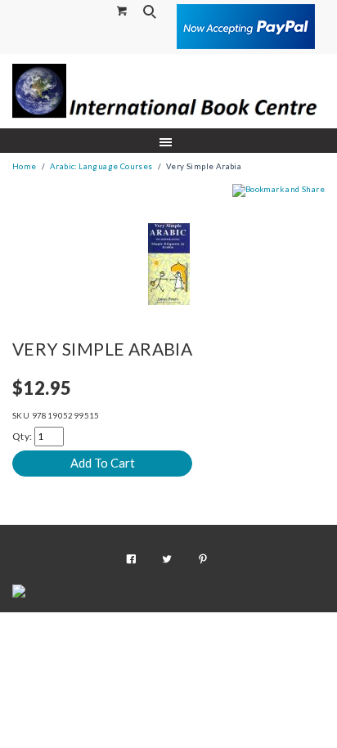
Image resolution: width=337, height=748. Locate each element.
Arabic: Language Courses (101, 166)
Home (24, 166)
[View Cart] (122, 10)
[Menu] (169, 141)
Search (151, 11)
